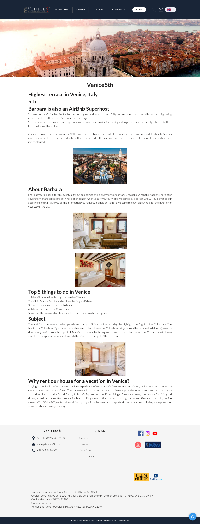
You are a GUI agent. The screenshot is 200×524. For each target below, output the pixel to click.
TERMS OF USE (123, 520)
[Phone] (154, 9)
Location (84, 444)
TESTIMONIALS (117, 9)
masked (62, 324)
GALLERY (80, 9)
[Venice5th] (37, 10)
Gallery (83, 438)
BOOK (139, 9)
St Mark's (96, 324)
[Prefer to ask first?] (192, 516)
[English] (170, 9)
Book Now (85, 450)
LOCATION (97, 9)
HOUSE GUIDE (62, 9)
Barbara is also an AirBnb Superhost (68, 108)
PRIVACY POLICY (110, 520)
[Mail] (161, 9)
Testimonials (86, 456)
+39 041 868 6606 (47, 450)
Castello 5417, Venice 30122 (51, 438)
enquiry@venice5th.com (49, 444)
